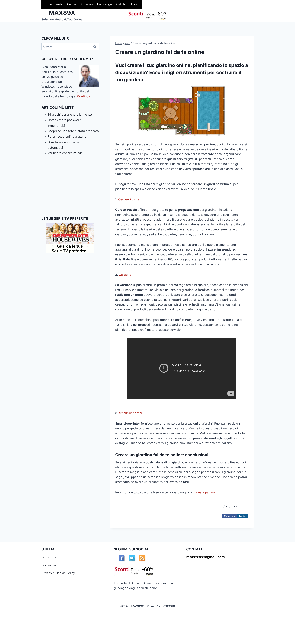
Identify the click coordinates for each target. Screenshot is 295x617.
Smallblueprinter (130, 413)
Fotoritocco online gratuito (67, 136)
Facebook (229, 516)
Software (86, 4)
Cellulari (122, 4)
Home (47, 4)
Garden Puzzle (128, 199)
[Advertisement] (70, 186)
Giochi (135, 4)
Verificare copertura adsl (65, 153)
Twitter (242, 516)
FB (121, 558)
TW (132, 558)
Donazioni (48, 557)
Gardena (125, 274)
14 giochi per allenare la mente (70, 114)
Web (58, 4)
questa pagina (204, 492)
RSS (142, 558)
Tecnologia (105, 4)
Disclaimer (48, 565)
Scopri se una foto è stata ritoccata (73, 131)
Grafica (71, 4)
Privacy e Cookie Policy (58, 573)
